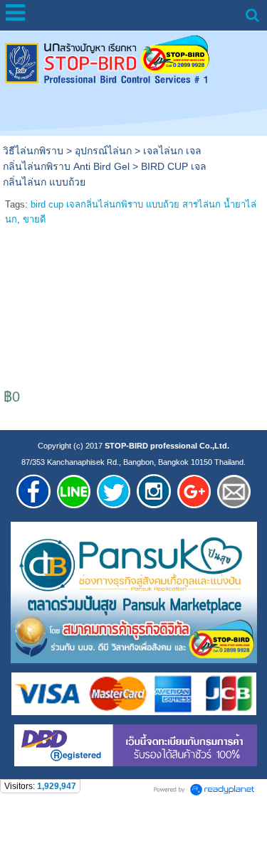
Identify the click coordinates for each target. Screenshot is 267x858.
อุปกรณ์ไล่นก (103, 150)
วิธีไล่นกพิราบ (33, 150)
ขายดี (34, 219)
